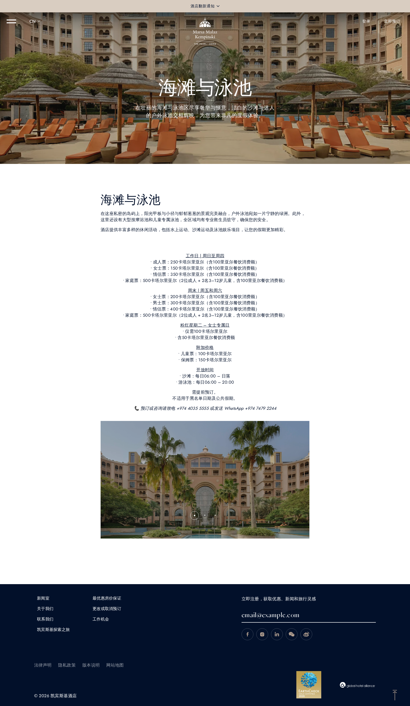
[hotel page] (205, 21)
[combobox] (36, 21)
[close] (218, 6)
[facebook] (247, 634)
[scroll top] (395, 694)
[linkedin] (277, 634)
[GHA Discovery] (357, 685)
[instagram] (262, 634)
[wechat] (292, 634)
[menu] (11, 21)
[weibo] (306, 634)
